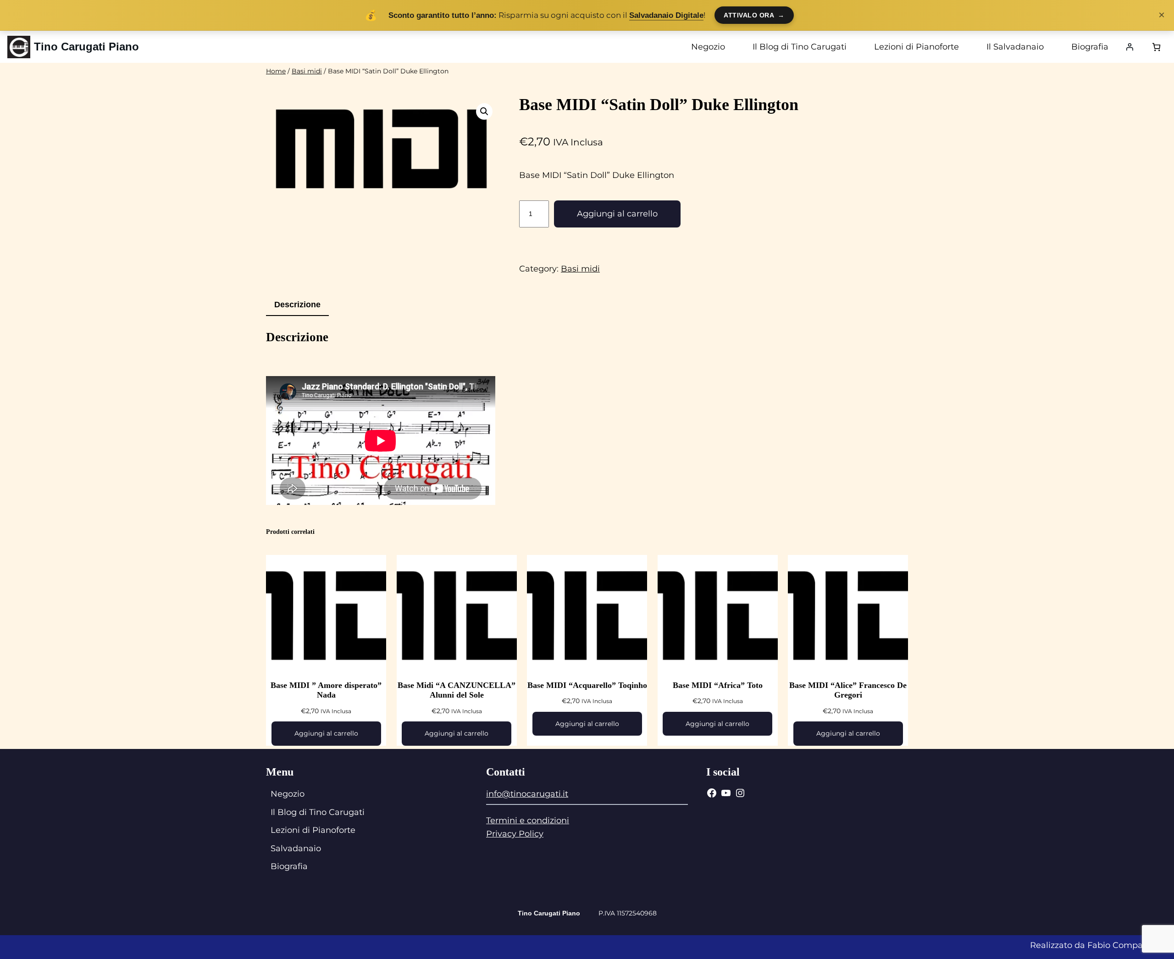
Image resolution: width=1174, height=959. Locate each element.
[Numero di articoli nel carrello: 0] (1156, 47)
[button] (484, 111)
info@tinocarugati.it (527, 794)
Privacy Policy (514, 834)
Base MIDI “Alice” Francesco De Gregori (848, 690)
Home (276, 71)
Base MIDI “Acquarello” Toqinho (587, 685)
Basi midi (307, 71)
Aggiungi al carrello (617, 214)
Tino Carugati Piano (86, 46)
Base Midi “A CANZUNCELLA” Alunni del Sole (456, 690)
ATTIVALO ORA (754, 15)
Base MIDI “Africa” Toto (718, 685)
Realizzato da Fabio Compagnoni (1098, 945)
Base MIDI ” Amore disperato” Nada (326, 690)
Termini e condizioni (527, 820)
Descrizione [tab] (297, 304)
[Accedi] (1129, 46)
